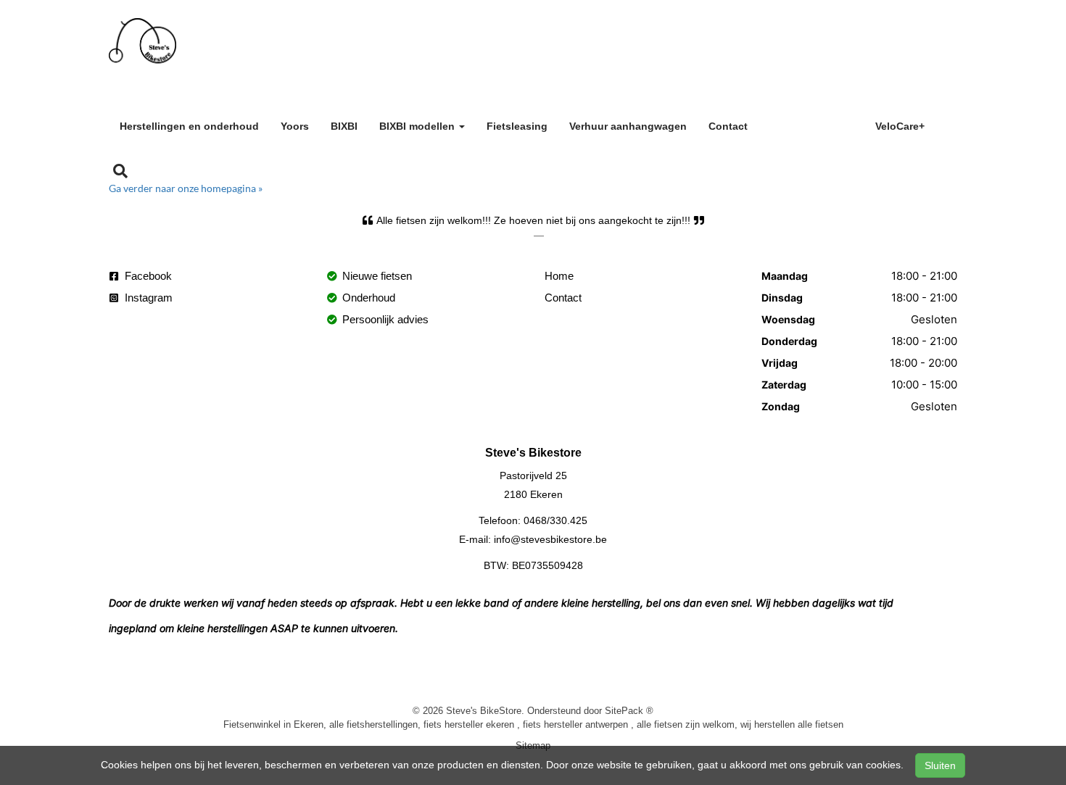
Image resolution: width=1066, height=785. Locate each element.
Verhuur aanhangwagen (628, 126)
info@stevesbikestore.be (550, 539)
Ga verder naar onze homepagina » (186, 188)
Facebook (147, 276)
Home (559, 276)
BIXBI (344, 126)
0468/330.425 (555, 520)
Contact (728, 126)
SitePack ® (629, 710)
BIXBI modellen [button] (418, 126)
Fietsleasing (517, 126)
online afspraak (811, 124)
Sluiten (940, 765)
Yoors (295, 126)
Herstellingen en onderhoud (189, 126)
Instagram (147, 297)
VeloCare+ (900, 126)
